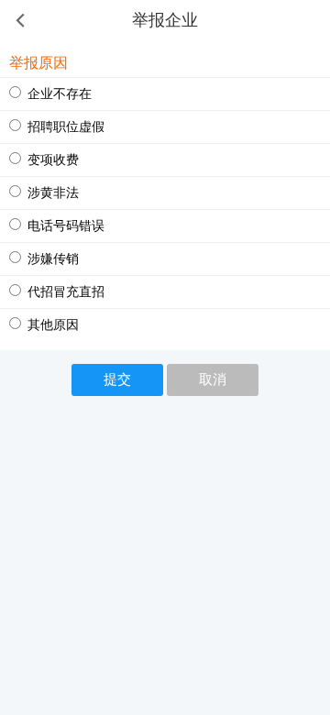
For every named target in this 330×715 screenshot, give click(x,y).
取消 (212, 379)
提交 (117, 379)
